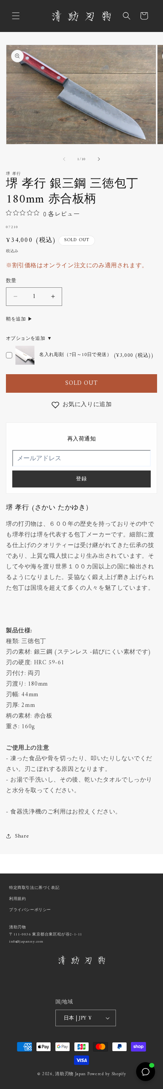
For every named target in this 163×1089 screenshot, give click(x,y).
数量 (11, 281)
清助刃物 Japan (70, 1074)
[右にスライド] (99, 159)
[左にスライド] (64, 159)
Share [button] (22, 836)
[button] (16, 15)
